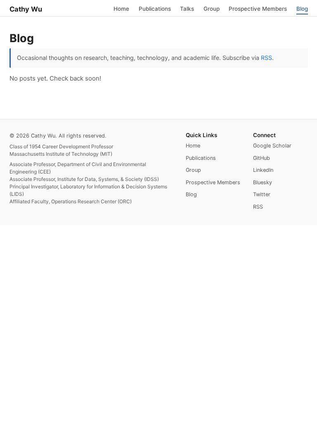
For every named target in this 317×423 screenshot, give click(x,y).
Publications (155, 8)
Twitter (261, 194)
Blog (302, 8)
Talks (187, 8)
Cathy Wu (25, 9)
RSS (266, 57)
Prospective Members (258, 8)
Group (211, 8)
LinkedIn (263, 170)
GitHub (261, 158)
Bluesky (262, 182)
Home (121, 8)
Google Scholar (272, 146)
